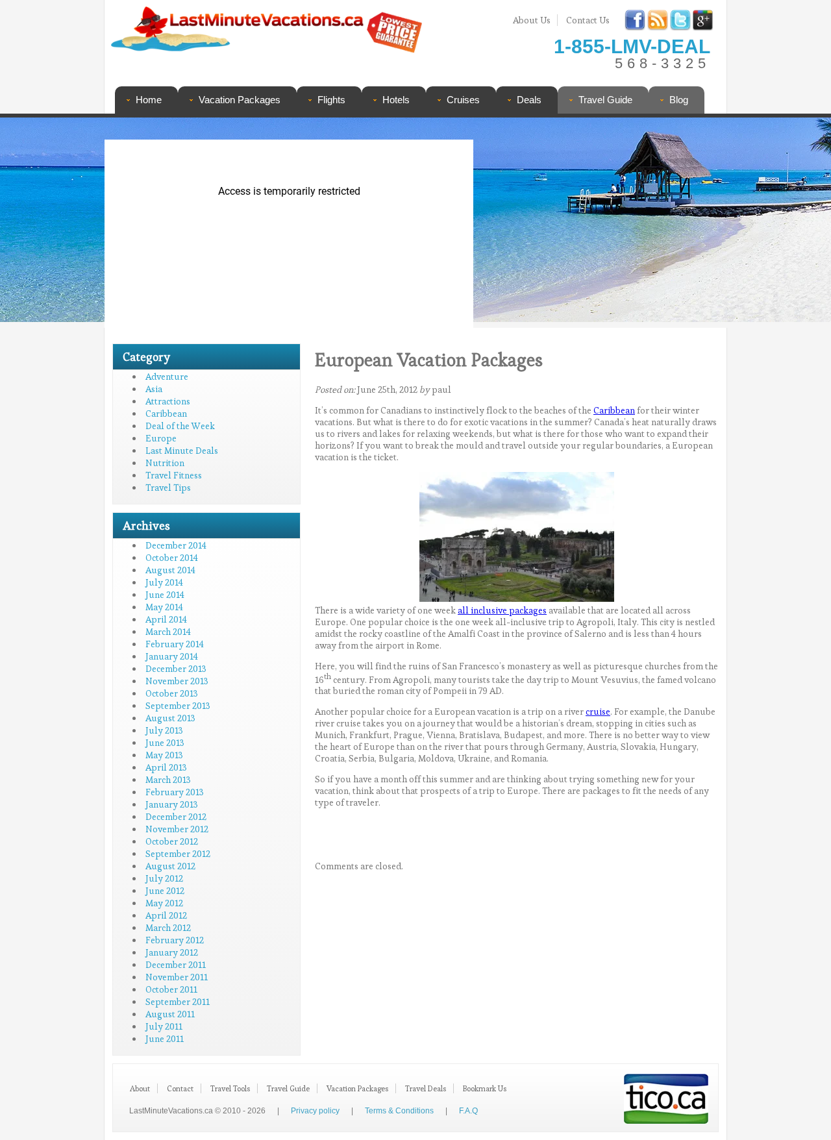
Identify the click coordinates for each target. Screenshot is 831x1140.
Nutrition (164, 463)
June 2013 (164, 743)
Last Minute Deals (181, 450)
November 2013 (176, 681)
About (140, 1088)
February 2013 (174, 792)
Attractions (167, 401)
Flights (331, 99)
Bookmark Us (484, 1088)
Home (149, 99)
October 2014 (171, 558)
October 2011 (171, 989)
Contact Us (588, 20)
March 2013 (168, 780)
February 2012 (174, 940)
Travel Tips (168, 487)
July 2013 (164, 730)
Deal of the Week (180, 426)
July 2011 (163, 1026)
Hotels (396, 99)
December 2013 (175, 669)
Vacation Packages (239, 99)
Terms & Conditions (399, 1110)
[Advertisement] (596, 224)
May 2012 (164, 903)
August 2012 (170, 866)
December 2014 (175, 545)
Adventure (166, 376)
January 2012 (171, 952)
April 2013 (166, 767)
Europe (161, 438)
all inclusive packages (502, 610)
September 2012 (177, 854)
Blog (678, 99)
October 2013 (171, 693)
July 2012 (164, 878)
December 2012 (175, 817)
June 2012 (164, 891)
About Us (532, 20)
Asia (153, 389)
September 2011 (177, 1002)
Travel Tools (230, 1088)
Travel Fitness (173, 475)
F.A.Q (468, 1110)
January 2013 (171, 804)
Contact (180, 1088)
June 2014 (164, 595)
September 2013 (177, 706)
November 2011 (176, 977)
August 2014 (170, 570)
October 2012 (171, 841)
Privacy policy (315, 1110)
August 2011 (170, 1014)
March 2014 (168, 632)
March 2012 (168, 928)
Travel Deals (425, 1088)
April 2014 (166, 619)
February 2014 (174, 644)
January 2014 (171, 656)
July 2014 (164, 582)
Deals (529, 99)
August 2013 (170, 718)
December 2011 (175, 965)
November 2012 (176, 829)
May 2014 (164, 607)
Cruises (463, 99)
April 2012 (166, 915)
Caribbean (166, 413)
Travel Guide (605, 99)
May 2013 (164, 755)
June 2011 (164, 1039)
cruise (598, 711)
